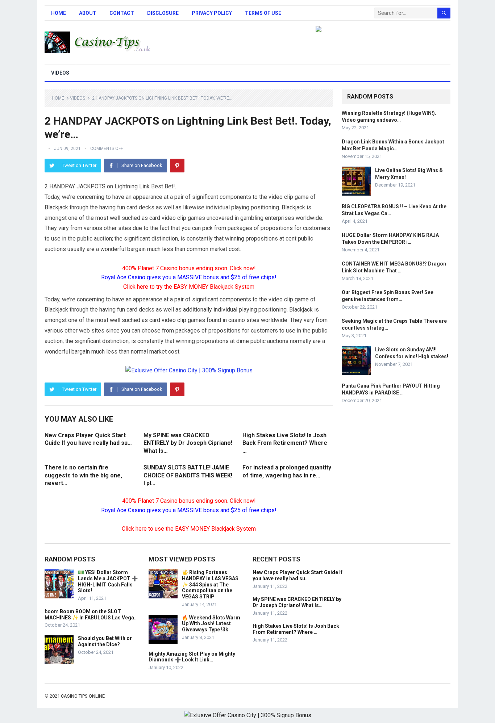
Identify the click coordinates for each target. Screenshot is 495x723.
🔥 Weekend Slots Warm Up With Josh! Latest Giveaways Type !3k (211, 624)
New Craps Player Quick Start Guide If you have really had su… (297, 575)
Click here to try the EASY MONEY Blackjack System (188, 286)
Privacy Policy (212, 13)
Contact (121, 13)
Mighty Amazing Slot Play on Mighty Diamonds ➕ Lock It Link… (192, 657)
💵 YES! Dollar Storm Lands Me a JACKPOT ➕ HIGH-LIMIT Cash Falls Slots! (108, 581)
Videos (60, 73)
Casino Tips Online (83, 696)
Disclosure (163, 13)
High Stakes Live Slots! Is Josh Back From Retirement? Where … (284, 443)
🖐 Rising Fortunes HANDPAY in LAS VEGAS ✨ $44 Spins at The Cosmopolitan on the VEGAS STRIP (210, 584)
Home (58, 13)
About (87, 13)
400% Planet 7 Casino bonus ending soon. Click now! (189, 268)
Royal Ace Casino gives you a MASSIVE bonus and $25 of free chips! (188, 277)
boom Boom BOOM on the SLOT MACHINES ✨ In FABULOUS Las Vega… (91, 614)
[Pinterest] (177, 165)
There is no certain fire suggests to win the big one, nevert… (83, 475)
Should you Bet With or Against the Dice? (105, 641)
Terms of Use (263, 13)
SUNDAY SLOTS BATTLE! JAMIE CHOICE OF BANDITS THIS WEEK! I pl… (187, 475)
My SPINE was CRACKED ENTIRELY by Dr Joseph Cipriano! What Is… (187, 443)
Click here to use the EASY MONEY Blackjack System (189, 528)
